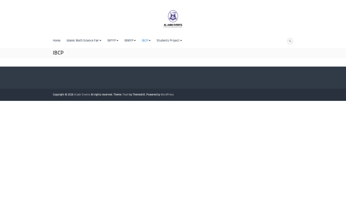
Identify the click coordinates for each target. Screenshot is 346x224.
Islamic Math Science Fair (82, 40)
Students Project (168, 40)
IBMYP (128, 40)
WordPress (167, 94)
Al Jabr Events (82, 94)
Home (56, 40)
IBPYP (111, 40)
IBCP (145, 40)
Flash (126, 94)
